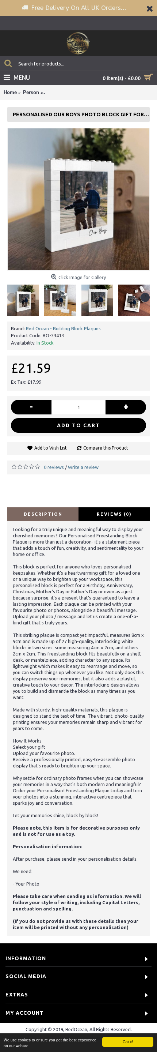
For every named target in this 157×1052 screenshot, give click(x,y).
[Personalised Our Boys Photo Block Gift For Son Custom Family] (78, 199)
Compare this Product (105, 448)
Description (43, 514)
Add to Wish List (50, 448)
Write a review (83, 467)
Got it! (128, 1041)
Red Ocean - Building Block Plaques (63, 328)
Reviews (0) (114, 514)
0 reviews (54, 467)
